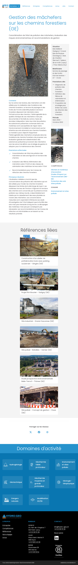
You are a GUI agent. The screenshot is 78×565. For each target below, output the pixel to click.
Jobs (63, 6)
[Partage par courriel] (47, 432)
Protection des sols (58, 181)
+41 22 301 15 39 (33, 532)
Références (26, 6)
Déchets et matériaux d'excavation (59, 171)
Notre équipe (7, 534)
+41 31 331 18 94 (33, 552)
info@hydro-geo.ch (61, 527)
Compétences (47, 6)
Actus (57, 6)
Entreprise (36, 6)
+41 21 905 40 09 (34, 542)
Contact (71, 6)
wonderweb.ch (71, 562)
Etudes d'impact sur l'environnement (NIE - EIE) (59, 176)
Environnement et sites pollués (60, 192)
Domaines (13, 6)
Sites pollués (56, 183)
